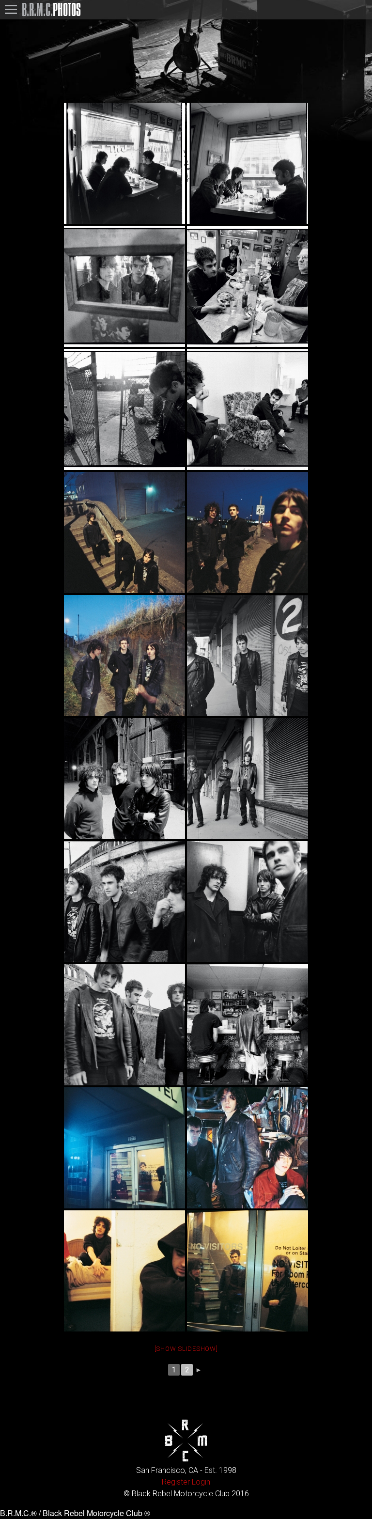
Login (201, 1482)
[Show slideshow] (186, 1348)
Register (176, 1482)
